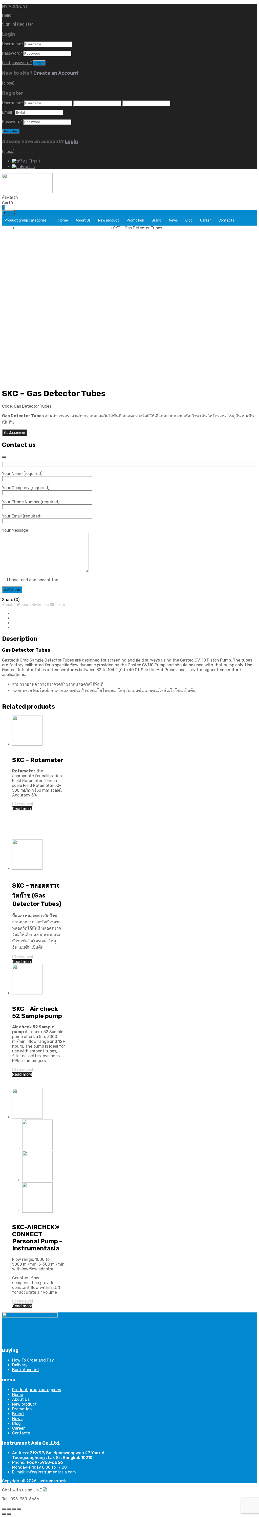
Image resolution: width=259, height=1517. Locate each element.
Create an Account (56, 73)
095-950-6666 (32, 197)
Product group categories (26, 220)
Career (205, 220)
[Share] (9, 1509)
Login (71, 141)
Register (25, 24)
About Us (83, 220)
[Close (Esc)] (4, 1509)
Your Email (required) (21, 516)
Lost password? (17, 62)
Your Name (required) (22, 473)
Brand (156, 220)
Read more (22, 808)
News (173, 220)
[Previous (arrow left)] (4, 1514)
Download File (25, 623)
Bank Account (25, 1369)
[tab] (134, 613)
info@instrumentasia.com (51, 1472)
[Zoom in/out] (19, 1509)
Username (12, 44)
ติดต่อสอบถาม (14, 433)
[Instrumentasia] (27, 191)
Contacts (226, 220)
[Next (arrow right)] (9, 1514)
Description (23, 613)
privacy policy (71, 579)
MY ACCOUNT (15, 6)
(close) (8, 83)
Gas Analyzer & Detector (87, 228)
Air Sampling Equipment (38, 228)
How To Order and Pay (33, 1360)
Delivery (20, 1365)
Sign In (8, 24)
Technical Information (33, 618)
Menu (8, 213)
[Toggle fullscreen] (14, 1509)
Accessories (23, 627)
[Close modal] (4, 457)
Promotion (135, 220)
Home (63, 220)
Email (8, 112)
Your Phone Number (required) (30, 502)
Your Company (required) (25, 487)
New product (108, 220)
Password (12, 53)
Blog (188, 220)
